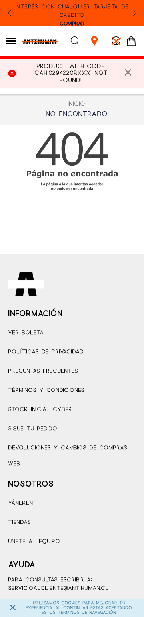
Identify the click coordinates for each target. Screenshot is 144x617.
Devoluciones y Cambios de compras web (67, 456)
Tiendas (19, 522)
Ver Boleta (26, 332)
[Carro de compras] (131, 41)
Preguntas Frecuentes (43, 371)
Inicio (76, 104)
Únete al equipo (34, 541)
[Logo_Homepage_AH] (37, 43)
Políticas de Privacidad (46, 352)
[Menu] (11, 41)
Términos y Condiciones (46, 390)
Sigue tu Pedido (32, 428)
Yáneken (20, 503)
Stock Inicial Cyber (40, 409)
